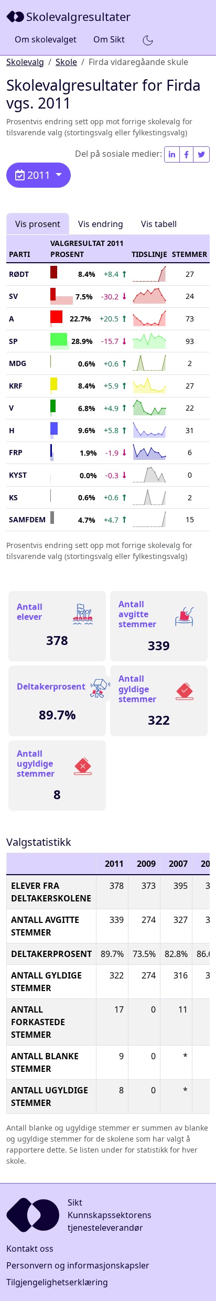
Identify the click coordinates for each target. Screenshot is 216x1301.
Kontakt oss (29, 1248)
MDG (17, 363)
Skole (66, 62)
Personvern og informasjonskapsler (77, 1265)
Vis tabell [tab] (159, 224)
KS (13, 497)
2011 (39, 175)
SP (13, 341)
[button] (148, 40)
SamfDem (27, 519)
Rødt (19, 274)
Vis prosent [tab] (37, 224)
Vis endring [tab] (100, 224)
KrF (16, 386)
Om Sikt (109, 39)
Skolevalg (25, 62)
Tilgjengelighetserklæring (57, 1282)
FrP (16, 452)
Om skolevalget (46, 39)
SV (13, 296)
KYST (18, 475)
